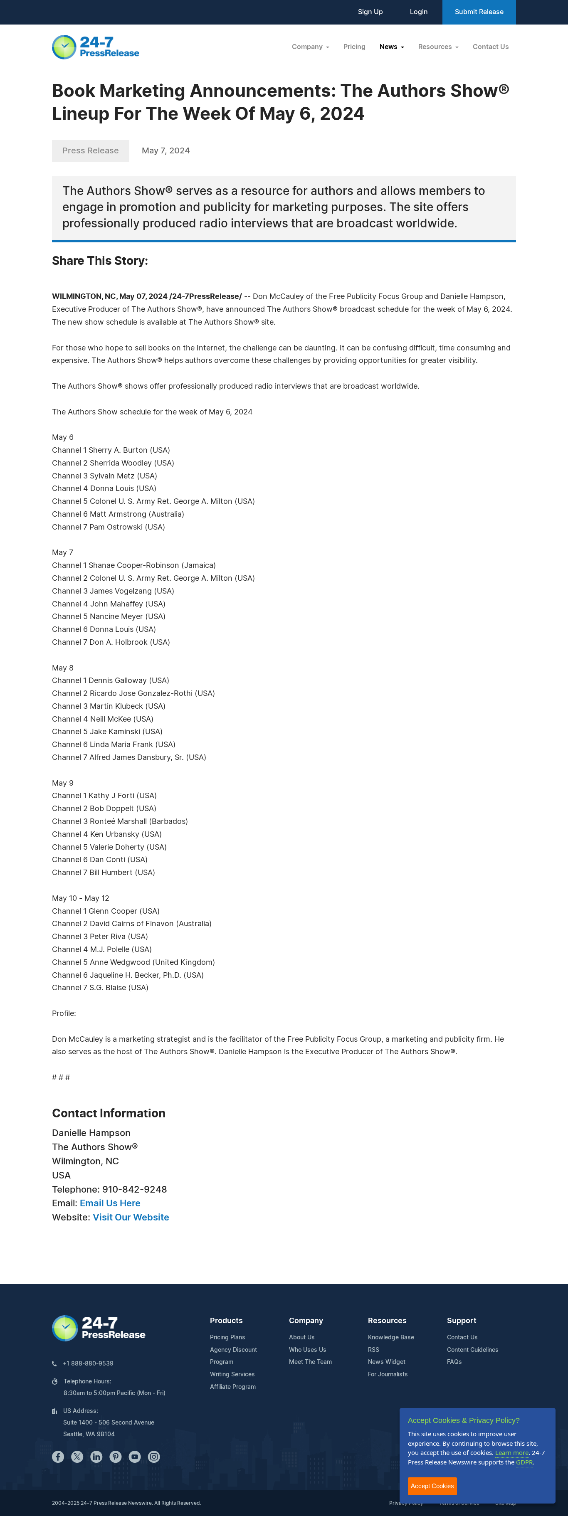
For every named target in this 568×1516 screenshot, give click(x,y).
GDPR (524, 1462)
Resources (387, 1321)
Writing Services (232, 1375)
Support (462, 1321)
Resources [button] (436, 47)
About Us (302, 1338)
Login (419, 12)
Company (306, 1321)
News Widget (386, 1362)
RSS (373, 1350)
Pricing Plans (227, 1338)
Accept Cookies (432, 1485)
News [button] (389, 47)
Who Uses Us (307, 1350)
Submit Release (479, 12)
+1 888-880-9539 (88, 1364)
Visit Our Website (131, 1217)
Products (226, 1321)
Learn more (511, 1452)
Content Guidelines (473, 1350)
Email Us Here (110, 1203)
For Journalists (388, 1375)
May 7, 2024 (166, 151)
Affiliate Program (233, 1387)
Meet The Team (310, 1362)
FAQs (454, 1362)
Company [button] (308, 47)
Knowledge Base (391, 1338)
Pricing (354, 47)
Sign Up (370, 12)
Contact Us (491, 47)
